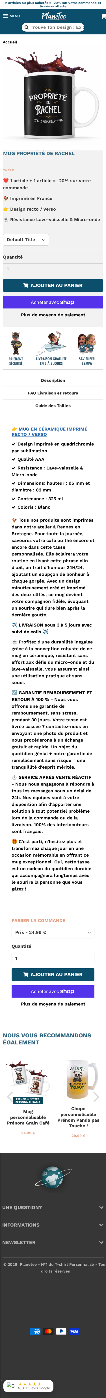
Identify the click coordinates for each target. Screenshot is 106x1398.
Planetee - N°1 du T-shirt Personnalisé (57, 1264)
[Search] (26, 27)
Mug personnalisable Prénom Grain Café (28, 1117)
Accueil (10, 42)
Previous (9, 1096)
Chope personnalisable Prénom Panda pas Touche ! (78, 1117)
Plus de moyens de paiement (53, 314)
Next (96, 1096)
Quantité (13, 257)
